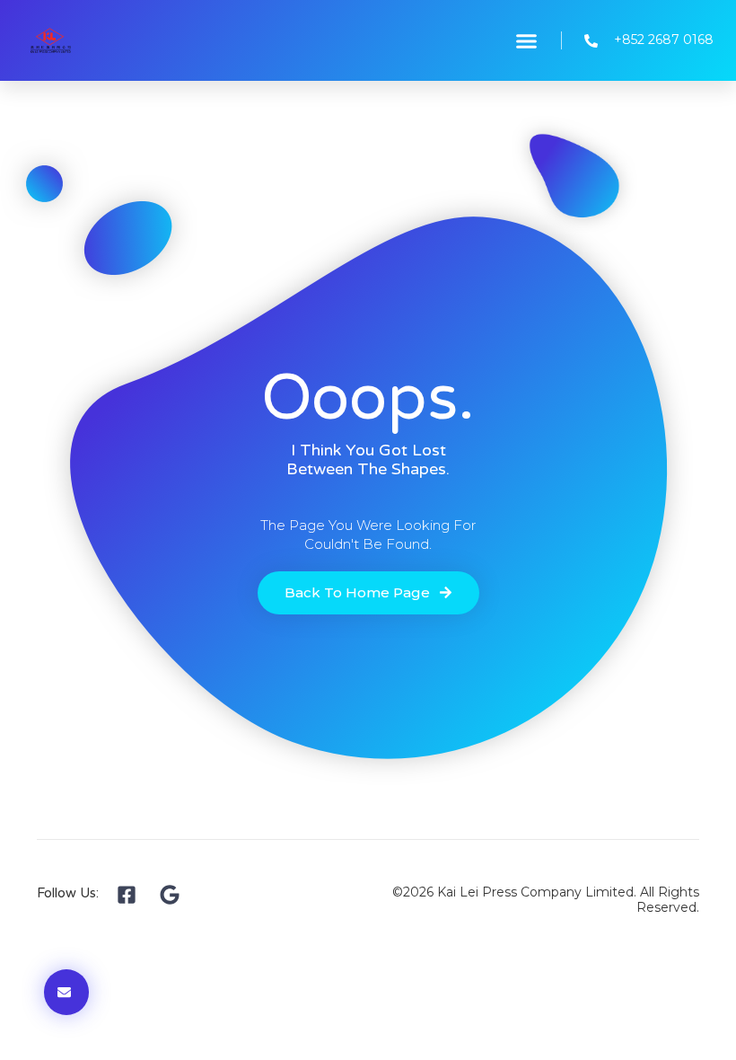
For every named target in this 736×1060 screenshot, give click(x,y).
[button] (527, 40)
